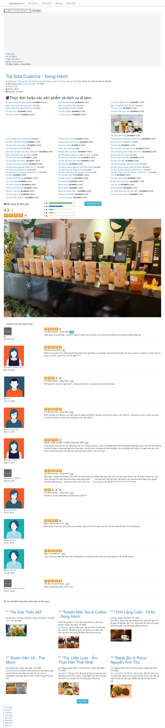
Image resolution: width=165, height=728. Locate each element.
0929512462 (13, 86)
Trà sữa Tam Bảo (118, 160)
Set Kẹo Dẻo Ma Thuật (120, 155)
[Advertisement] (82, 33)
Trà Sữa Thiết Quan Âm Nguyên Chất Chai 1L (129, 172)
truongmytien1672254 (15, 588)
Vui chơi (8, 717)
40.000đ (78, 138)
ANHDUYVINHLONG (14, 367)
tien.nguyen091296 (118, 673)
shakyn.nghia (11, 460)
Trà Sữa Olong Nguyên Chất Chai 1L (21, 167)
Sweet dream (63, 187)
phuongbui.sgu (12, 429)
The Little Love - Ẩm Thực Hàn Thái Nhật (77, 660)
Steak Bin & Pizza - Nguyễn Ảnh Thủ (129, 660)
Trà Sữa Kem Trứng (66, 138)
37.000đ (26, 157)
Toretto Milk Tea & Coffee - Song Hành (82, 614)
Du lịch (8, 710)
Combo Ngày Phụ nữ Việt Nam (18, 138)
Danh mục (46, 3)
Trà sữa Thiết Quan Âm (120, 111)
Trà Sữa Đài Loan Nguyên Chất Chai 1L (22, 172)
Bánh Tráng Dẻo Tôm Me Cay (18, 155)
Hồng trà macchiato (66, 194)
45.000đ (36, 102)
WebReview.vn (16, 3)
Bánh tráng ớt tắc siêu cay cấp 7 (19, 105)
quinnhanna (11, 540)
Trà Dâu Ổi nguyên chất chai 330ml (125, 164)
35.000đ (30, 145)
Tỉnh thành (32, 3)
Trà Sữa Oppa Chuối (14, 148)
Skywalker (115, 620)
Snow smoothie (117, 187)
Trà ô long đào (12, 181)
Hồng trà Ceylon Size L (67, 191)
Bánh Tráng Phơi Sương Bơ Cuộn (19, 108)
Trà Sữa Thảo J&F (26, 612)
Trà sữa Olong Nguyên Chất (17, 169)
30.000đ (75, 114)
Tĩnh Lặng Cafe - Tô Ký (135, 612)
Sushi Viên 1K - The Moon (25, 660)
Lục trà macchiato (65, 197)
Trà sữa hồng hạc (13, 114)
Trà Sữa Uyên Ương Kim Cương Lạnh (126, 138)
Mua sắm (9, 720)
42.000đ (139, 148)
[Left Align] (6, 215)
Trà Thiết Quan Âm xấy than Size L (125, 191)
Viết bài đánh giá (93, 203)
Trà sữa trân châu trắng (120, 157)
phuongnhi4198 (12, 670)
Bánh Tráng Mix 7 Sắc (67, 105)
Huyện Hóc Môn (29, 83)
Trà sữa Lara (63, 164)
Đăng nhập (70, 3)
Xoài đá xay (115, 184)
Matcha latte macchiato (67, 151)
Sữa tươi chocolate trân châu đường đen (22, 151)
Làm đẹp (8, 715)
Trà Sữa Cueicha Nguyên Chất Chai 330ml (75, 167)
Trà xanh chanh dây (119, 178)
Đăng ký (59, 3)
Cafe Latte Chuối (65, 148)
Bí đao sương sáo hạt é (120, 181)
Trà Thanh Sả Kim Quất (120, 102)
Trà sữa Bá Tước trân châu (69, 160)
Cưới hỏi (8, 712)
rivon (8, 620)
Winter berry (63, 184)
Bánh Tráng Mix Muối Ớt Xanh (123, 105)
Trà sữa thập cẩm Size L (16, 160)
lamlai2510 (62, 673)
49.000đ (30, 142)
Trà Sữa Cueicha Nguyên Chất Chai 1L (126, 169)
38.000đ (126, 108)
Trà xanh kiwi (63, 181)
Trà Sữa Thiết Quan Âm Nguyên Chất (73, 172)
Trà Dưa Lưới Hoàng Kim (16, 142)
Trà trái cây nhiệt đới (66, 175)
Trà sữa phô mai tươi (14, 157)
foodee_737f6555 (13, 478)
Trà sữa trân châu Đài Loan (69, 157)
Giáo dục (9, 723)
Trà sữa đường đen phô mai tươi (19, 102)
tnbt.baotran (63, 627)
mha (8, 398)
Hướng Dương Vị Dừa (67, 108)
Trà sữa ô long (116, 108)
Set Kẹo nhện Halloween (121, 142)
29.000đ (24, 114)
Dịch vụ (8, 725)
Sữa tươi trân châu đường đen (123, 148)
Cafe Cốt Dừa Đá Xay (14, 187)
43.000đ (78, 102)
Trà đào (9, 175)
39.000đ (133, 102)
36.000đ (24, 191)
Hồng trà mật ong (13, 191)
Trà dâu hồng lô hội (66, 178)
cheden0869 (11, 510)
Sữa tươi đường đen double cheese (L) (126, 151)
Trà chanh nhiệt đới (14, 184)
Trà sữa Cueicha (65, 114)
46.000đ (72, 184)
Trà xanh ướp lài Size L (15, 197)
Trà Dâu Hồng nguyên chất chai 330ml (126, 167)
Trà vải (113, 175)
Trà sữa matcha (64, 111)
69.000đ (146, 151)
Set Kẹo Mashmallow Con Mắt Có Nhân (74, 155)
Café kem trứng (64, 145)
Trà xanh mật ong (13, 194)
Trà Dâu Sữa (116, 145)
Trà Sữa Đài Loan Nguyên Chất (71, 169)
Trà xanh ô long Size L (120, 194)
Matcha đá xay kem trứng (68, 142)
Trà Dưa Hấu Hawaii (66, 102)
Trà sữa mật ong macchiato (17, 164)
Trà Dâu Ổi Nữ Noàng (15, 178)
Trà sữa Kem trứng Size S (16, 145)
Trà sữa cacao (12, 111)
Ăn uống (8, 707)
